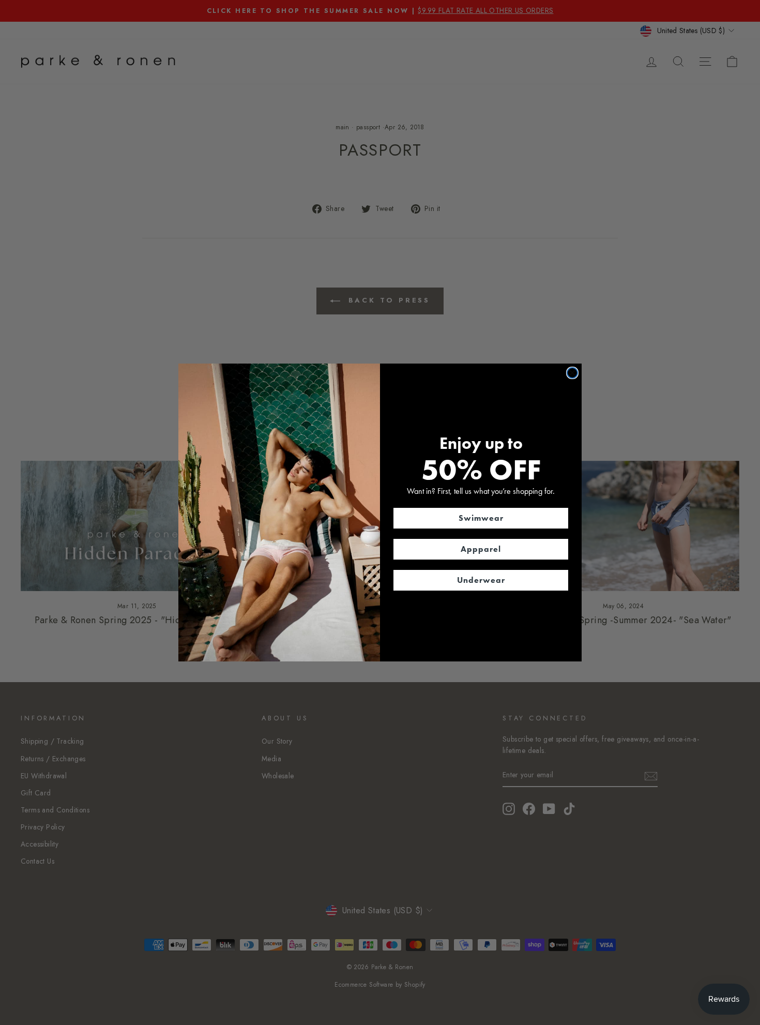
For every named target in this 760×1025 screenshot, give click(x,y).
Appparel (481, 549)
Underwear (481, 580)
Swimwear (481, 518)
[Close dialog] (572, 373)
